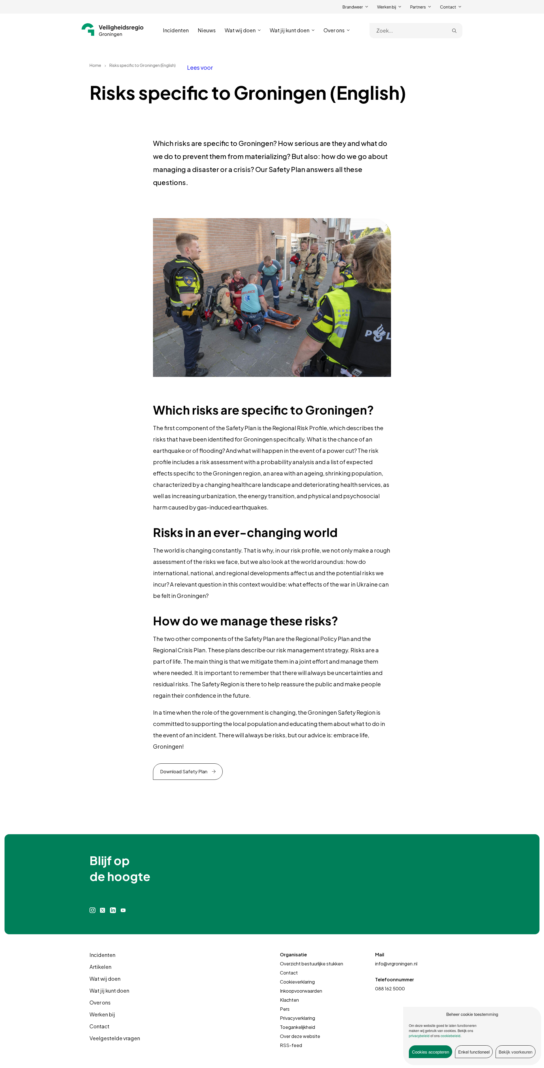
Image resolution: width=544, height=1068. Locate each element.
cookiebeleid (450, 1035)
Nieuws (207, 30)
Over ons (100, 1002)
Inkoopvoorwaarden (301, 991)
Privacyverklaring (297, 1018)
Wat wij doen (105, 978)
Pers (285, 1009)
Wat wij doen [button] (240, 30)
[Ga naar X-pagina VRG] (102, 910)
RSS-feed (291, 1045)
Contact (99, 1026)
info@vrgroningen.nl (396, 964)
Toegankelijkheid (297, 1027)
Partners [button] (418, 6)
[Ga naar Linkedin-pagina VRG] (113, 910)
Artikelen (100, 966)
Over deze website (300, 1036)
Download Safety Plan (183, 771)
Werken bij (102, 1014)
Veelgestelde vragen (115, 1038)
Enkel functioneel (474, 1052)
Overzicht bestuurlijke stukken (311, 964)
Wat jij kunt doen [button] (289, 30)
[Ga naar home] (113, 30)
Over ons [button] (334, 30)
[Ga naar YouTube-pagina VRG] (123, 910)
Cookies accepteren (430, 1052)
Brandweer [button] (353, 6)
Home (95, 65)
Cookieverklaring (297, 982)
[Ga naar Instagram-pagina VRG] (92, 910)
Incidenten (176, 30)
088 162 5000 (390, 988)
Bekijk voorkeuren (515, 1052)
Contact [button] (448, 6)
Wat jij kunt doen (109, 990)
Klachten (289, 1000)
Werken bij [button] (386, 6)
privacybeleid (419, 1035)
